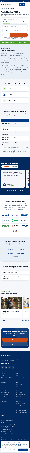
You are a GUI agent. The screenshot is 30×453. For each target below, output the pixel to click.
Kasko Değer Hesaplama (6, 396)
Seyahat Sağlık (19, 384)
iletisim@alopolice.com (8, 420)
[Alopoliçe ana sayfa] (6, 5)
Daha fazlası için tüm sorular (14, 283)
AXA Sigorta (10, 253)
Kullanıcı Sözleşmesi (20, 403)
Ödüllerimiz (3, 382)
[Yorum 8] (21, 190)
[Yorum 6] (17, 190)
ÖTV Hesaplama (5, 394)
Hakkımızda (3, 373)
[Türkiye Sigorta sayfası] (5, 220)
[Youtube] (13, 367)
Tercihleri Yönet (13, 449)
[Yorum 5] (15, 190)
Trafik (17, 375)
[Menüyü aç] (27, 4)
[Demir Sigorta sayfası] (15, 220)
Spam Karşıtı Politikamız (21, 410)
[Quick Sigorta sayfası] (24, 225)
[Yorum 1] (7, 190)
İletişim (2, 375)
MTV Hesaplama (5, 392)
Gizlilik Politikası (19, 396)
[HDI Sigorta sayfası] (5, 225)
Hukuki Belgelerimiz (5, 380)
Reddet (4, 449)
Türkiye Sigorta (16, 256)
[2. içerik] (4, 321)
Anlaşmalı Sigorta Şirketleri (7, 377)
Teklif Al (16, 339)
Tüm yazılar (24, 320)
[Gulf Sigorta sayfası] (15, 231)
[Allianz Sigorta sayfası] (5, 215)
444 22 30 (26, 1)
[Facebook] (2, 367)
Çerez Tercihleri (19, 401)
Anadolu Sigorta (21, 249)
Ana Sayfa (3, 8)
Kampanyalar (4, 401)
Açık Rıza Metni (19, 407)
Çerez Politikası (19, 399)
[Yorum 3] (11, 190)
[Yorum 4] (13, 190)
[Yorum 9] (22, 190)
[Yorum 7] (19, 190)
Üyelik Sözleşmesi (20, 405)
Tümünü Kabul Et (23, 449)
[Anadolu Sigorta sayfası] (24, 215)
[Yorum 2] (9, 190)
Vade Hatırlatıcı (4, 399)
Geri (7, 35)
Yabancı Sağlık (19, 380)
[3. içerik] (6, 321)
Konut (17, 386)
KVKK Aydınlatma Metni (21, 394)
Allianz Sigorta (10, 249)
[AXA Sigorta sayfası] (15, 215)
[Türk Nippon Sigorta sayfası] (15, 225)
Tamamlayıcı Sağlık (20, 377)
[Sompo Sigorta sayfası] (24, 220)
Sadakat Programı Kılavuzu (22, 412)
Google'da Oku (11, 185)
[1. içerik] (2, 321)
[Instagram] (6, 367)
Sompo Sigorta (20, 253)
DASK (17, 382)
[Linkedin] (9, 367)
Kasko (17, 373)
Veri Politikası (19, 392)
